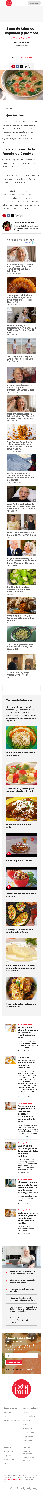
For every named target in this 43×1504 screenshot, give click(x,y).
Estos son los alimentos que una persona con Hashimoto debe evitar (28, 1032)
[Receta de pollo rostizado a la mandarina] (21, 988)
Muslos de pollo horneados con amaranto (20, 753)
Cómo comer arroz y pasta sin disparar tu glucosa (22, 1281)
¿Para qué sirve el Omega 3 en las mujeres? (22, 1290)
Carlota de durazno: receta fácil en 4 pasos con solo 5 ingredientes (26, 1062)
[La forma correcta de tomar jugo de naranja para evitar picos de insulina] (10, 1213)
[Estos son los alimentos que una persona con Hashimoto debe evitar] (10, 1028)
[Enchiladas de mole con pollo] (21, 809)
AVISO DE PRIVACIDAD (29, 1369)
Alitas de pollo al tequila (19, 860)
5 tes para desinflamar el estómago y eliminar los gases (23, 1299)
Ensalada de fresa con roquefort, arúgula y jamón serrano (21, 1320)
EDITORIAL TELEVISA (12, 1479)
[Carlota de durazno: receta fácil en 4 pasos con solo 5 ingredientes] (10, 1060)
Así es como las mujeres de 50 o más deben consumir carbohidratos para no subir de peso (26, 1114)
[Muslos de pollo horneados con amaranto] (21, 737)
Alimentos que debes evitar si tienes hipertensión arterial (22, 1272)
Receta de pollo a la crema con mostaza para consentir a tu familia (21, 968)
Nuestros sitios (30, 1408)
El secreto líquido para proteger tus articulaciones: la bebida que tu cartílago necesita (28, 1187)
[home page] (9, 3)
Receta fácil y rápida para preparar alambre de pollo (20, 789)
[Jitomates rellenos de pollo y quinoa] (21, 878)
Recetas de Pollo (24, 57)
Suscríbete (34, 3)
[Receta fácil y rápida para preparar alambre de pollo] (21, 773)
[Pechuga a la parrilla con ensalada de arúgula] (21, 914)
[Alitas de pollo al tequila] (21, 845)
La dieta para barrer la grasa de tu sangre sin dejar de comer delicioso (28, 1151)
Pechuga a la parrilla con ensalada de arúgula (19, 930)
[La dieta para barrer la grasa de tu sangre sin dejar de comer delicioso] (10, 1146)
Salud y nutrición (25, 1024)
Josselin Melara (21, 46)
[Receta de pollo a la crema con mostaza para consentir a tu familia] (21, 950)
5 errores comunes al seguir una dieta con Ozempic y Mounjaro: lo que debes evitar (23, 1309)
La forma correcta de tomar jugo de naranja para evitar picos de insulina (28, 1218)
